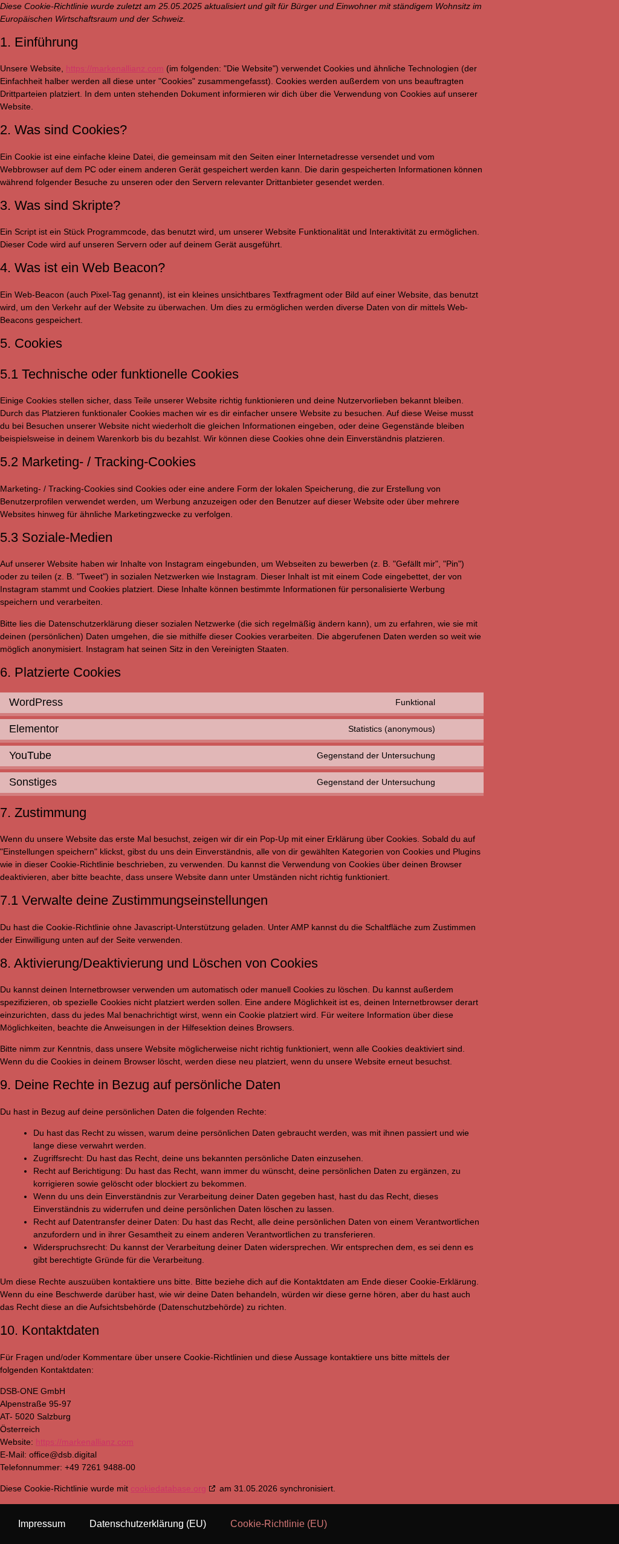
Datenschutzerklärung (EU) (147, 1524)
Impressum (41, 1524)
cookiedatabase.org (168, 1488)
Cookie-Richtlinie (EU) (278, 1524)
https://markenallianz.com (115, 68)
